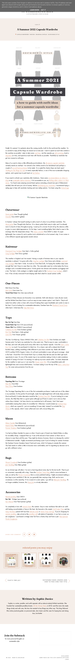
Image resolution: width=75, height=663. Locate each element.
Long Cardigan (10, 254)
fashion (32, 34)
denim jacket (9, 224)
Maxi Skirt (8, 384)
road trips (37, 153)
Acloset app (65, 188)
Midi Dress (8, 290)
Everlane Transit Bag (42, 472)
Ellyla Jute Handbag (60, 480)
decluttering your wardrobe (46, 185)
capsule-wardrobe (23, 34)
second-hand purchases (19, 168)
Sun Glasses (9, 502)
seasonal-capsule (41, 34)
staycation (8, 156)
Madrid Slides (9, 426)
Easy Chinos (9, 386)
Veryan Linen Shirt (40, 362)
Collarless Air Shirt (11, 330)
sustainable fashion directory (22, 180)
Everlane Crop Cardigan (54, 271)
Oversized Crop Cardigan (13, 251)
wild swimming (59, 153)
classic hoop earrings (47, 512)
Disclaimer (65, 656)
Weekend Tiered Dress (59, 305)
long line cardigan (39, 261)
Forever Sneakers (11, 428)
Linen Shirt (8, 335)
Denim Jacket (9, 214)
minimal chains (27, 507)
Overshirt (8, 217)
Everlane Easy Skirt (44, 396)
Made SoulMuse (18, 658)
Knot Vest (8, 332)
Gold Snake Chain (58, 509)
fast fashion (36, 173)
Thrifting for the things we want (15, 170)
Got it (43, 10)
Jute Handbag (9, 465)
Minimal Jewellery (10, 497)
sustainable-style (53, 34)
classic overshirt (39, 232)
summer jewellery (10, 514)
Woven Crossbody (11, 462)
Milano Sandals (10, 423)
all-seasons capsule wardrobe (55, 163)
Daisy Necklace (10, 512)
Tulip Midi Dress (29, 308)
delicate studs (34, 512)
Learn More (34, 10)
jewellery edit (33, 514)
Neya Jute (31, 482)
